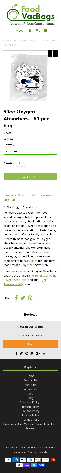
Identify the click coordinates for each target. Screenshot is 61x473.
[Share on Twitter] (22, 298)
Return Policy (30, 407)
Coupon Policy (30, 411)
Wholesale (30, 389)
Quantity (9, 144)
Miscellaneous (20, 40)
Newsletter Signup (15, 195)
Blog (30, 398)
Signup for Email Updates (30, 326)
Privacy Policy (30, 415)
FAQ (34, 195)
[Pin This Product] (30, 298)
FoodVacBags (30, 447)
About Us (30, 385)
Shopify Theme (44, 447)
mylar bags (30, 261)
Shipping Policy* (30, 402)
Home (6, 40)
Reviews (30, 428)
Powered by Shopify (37, 451)
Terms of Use (30, 420)
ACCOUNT (21, 30)
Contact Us (30, 380)
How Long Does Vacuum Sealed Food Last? (30, 424)
